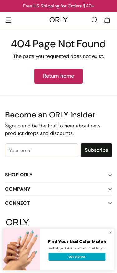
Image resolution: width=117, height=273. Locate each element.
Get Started (77, 257)
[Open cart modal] (106, 19)
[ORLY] (59, 20)
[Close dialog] (110, 232)
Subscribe (96, 150)
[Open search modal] (94, 19)
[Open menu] (8, 19)
